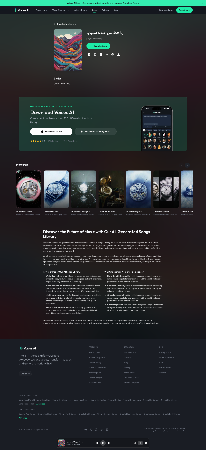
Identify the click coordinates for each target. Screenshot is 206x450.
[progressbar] (103, 447)
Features (40, 10)
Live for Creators (131, 377)
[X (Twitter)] (91, 429)
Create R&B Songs (87, 414)
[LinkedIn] (107, 429)
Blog (116, 10)
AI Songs (128, 357)
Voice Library (80, 10)
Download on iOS (53, 131)
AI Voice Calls (95, 382)
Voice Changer (59, 10)
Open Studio (184, 10)
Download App (166, 10)
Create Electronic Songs (130, 414)
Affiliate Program (131, 382)
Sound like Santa (81, 400)
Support (162, 372)
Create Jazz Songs (151, 414)
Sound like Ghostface (62, 400)
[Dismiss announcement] (202, 3)
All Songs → (24, 418)
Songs (94, 10)
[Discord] (85, 429)
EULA (161, 362)
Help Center (129, 372)
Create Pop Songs (27, 414)
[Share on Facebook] (89, 54)
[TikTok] (101, 429)
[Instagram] (96, 429)
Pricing (105, 10)
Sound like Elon (43, 400)
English (24, 373)
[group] (103, 447)
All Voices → (41, 404)
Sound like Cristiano (132, 400)
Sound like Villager (169, 400)
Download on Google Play (98, 131)
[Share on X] (101, 54)
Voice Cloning (95, 362)
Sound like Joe (114, 400)
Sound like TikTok (26, 404)
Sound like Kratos (98, 400)
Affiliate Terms (165, 367)
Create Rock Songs (67, 414)
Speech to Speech (97, 357)
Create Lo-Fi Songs (171, 414)
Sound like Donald (27, 400)
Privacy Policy (165, 352)
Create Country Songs (107, 414)
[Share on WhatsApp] (95, 54)
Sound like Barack (151, 400)
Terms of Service (166, 357)
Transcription (95, 372)
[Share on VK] (106, 54)
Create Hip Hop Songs (47, 414)
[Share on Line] (112, 54)
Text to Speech (95, 352)
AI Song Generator (97, 367)
